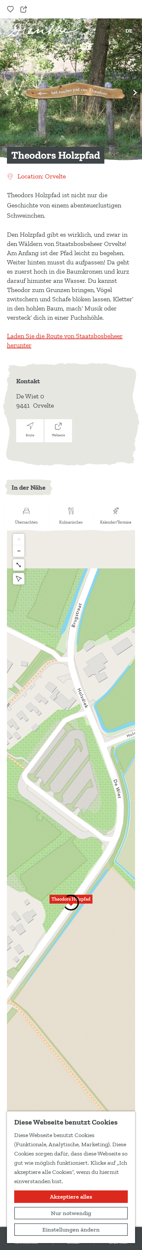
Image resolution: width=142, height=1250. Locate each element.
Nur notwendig (71, 1213)
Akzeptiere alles (71, 1196)
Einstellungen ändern (71, 1229)
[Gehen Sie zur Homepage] (42, 29)
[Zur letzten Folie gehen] (7, 92)
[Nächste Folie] (135, 92)
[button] (71, 903)
